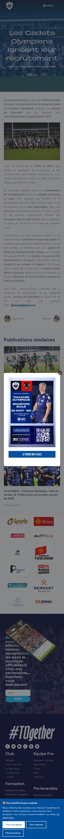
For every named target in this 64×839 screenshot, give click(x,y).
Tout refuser (36, 824)
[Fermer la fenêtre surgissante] (60, 373)
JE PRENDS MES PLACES (32, 454)
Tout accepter (14, 824)
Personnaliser (13, 832)
